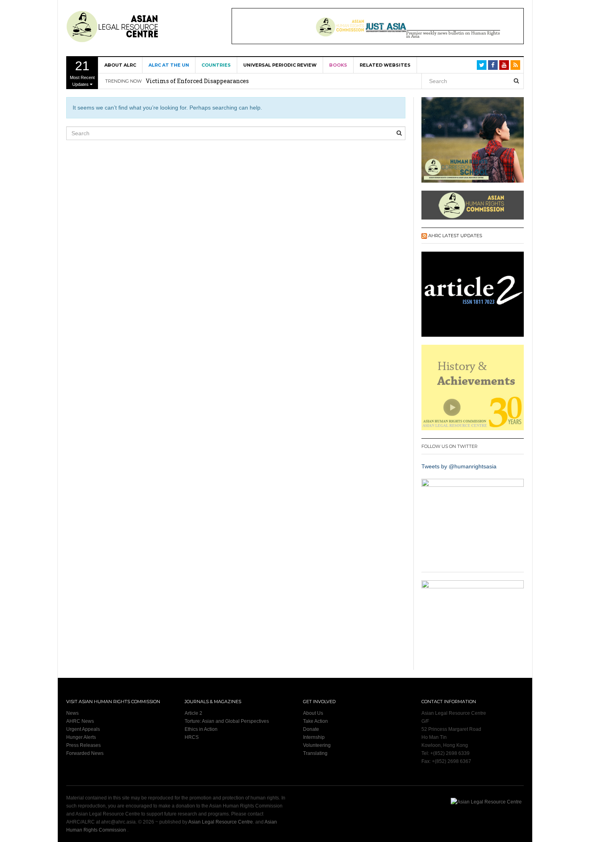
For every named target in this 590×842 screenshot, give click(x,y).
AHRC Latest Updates (455, 235)
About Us (313, 713)
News (72, 713)
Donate (311, 729)
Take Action (315, 721)
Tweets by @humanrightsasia (458, 466)
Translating (315, 753)
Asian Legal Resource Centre (220, 822)
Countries (216, 65)
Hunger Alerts (81, 737)
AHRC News (80, 721)
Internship (314, 737)
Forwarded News (85, 753)
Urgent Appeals (83, 729)
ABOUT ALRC (120, 65)
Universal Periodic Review (280, 65)
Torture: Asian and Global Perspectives (227, 721)
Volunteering (317, 745)
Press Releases (83, 745)
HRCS (192, 737)
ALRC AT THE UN (169, 65)
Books (338, 65)
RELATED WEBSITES (385, 65)
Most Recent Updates (82, 73)
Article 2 (193, 713)
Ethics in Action (201, 729)
